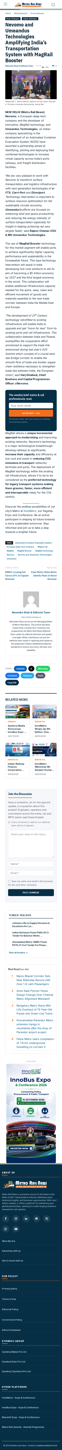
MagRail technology (44, 551)
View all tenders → (18, 952)
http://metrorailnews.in (31, 617)
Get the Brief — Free (31, 413)
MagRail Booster (24, 551)
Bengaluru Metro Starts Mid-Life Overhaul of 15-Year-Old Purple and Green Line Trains (34, 1009)
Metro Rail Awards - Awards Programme (23, 1427)
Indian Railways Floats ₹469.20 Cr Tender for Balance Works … (30, 934)
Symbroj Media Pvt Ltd (14, 1352)
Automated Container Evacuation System (33, 543)
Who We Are (8, 1241)
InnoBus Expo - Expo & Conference (20, 1407)
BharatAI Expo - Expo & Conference (21, 1417)
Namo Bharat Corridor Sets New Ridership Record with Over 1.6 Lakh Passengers (33, 980)
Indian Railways (30, 19)
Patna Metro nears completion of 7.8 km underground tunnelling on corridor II (35, 1043)
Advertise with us (11, 1251)
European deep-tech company (20, 547)
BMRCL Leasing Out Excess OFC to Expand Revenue (16, 575)
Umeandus (11, 559)
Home (8, 13)
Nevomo (10, 555)
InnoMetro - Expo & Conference (18, 1397)
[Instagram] (16, 1218)
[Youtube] (16, 1229)
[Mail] (36, 1218)
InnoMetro (30, 511)
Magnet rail (42, 547)
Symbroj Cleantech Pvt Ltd (16, 1371)
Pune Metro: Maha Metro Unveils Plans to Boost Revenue (44, 575)
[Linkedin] (26, 1218)
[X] (46, 1218)
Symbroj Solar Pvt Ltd (13, 1361)
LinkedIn (20, 668)
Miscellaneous (20, 13)
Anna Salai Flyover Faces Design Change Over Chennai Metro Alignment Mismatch (35, 994)
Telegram (27, 675)
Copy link (12, 682)
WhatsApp (43, 668)
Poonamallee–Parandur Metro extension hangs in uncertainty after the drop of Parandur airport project (35, 1026)
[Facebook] (5, 1218)
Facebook (12, 675)
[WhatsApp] (5, 1229)
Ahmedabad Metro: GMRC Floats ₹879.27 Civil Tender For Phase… (30, 943)
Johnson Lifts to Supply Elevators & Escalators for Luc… (31, 925)
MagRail (10, 551)
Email (40, 675)
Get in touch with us (12, 1260)
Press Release (37, 13)
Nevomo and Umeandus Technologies (35, 555)
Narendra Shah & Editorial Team (19, 66)
